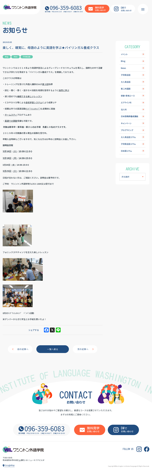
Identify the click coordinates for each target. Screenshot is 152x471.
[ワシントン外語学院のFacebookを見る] (146, 449)
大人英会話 (125, 81)
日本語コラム (126, 150)
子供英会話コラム (128, 144)
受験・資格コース (128, 95)
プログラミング (127, 130)
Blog (123, 61)
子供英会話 (125, 74)
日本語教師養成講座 (129, 116)
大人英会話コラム (128, 137)
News (123, 68)
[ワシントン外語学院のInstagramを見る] (139, 449)
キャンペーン (126, 123)
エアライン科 (126, 102)
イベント (124, 54)
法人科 (124, 109)
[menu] (143, 9)
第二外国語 (125, 88)
